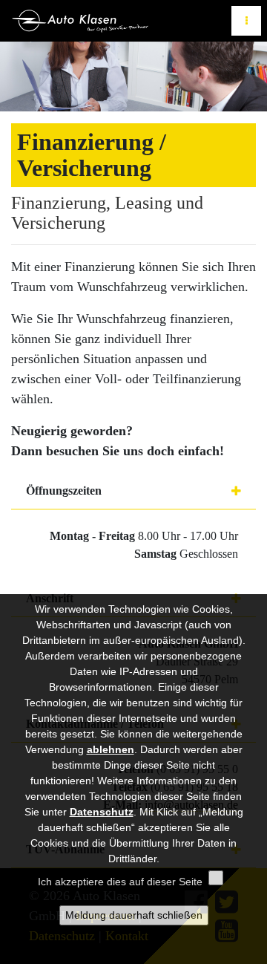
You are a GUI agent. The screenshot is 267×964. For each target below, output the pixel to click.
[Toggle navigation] (246, 21)
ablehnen (110, 749)
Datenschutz (102, 812)
